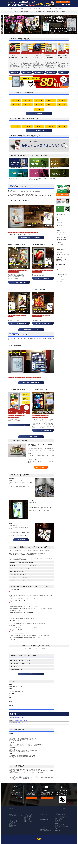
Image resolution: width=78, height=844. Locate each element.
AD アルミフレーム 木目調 (13, 821)
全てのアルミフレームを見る (30, 329)
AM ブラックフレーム (60, 234)
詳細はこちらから (17, 734)
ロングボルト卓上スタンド (44, 821)
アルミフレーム (16, 8)
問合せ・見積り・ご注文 (64, 1)
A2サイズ (38, 100)
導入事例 (43, 8)
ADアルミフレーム (60, 220)
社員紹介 (57, 825)
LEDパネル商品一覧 (42, 840)
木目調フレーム (31, 8)
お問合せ (35, 840)
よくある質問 (59, 281)
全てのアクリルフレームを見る (30, 436)
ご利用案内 (55, 8)
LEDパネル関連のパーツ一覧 (61, 259)
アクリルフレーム (24, 8)
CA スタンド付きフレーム (61, 247)
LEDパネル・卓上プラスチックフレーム (63, 254)
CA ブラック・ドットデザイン (29, 820)
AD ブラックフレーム (60, 232)
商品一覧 (10, 8)
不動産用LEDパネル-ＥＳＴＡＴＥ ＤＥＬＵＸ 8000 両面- (15, 815)
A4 (14, 559)
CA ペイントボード (27, 818)
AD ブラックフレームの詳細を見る (18, 323)
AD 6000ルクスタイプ (61, 227)
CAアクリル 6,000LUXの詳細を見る (18, 425)
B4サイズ (61, 104)
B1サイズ (26, 104)
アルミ (15, 126)
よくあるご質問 (49, 8)
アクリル (26, 126)
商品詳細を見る (15, 72)
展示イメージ (59, 269)
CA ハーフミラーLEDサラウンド (29, 817)
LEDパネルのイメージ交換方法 (60, 814)
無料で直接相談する (41, 467)
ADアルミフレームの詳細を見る (42, 278)
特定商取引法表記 (50, 840)
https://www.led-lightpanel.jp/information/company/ (18, 708)
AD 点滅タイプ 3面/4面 (12, 825)
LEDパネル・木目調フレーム (61, 249)
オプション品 (37, 8)
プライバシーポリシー (59, 821)
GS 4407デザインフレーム (44, 814)
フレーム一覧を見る (38, 130)
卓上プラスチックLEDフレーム (44, 815)
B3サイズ (49, 104)
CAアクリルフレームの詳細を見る (30, 382)
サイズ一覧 (59, 272)
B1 (22, 559)
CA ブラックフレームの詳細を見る (42, 430)
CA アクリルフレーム (60, 240)
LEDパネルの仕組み (60, 278)
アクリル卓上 (59, 257)
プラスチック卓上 (60, 255)
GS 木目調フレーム (60, 252)
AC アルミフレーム (12, 822)
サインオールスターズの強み (62, 276)
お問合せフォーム (57, 828)
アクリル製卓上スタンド (43, 820)
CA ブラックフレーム (60, 246)
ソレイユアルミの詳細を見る (18, 282)
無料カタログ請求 (57, 830)
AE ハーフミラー (11, 826)
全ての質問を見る (30, 673)
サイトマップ (57, 832)
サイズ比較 (38, 109)
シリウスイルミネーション (61, 244)
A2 (19, 559)
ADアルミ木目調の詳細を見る (42, 323)
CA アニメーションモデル (28, 821)
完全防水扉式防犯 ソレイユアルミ (63, 228)
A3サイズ (49, 100)
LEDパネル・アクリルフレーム (61, 239)
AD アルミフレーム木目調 (61, 237)
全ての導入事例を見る (20, 539)
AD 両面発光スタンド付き (61, 235)
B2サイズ (38, 104)
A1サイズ (26, 100)
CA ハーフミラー (27, 819)
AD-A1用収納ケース (43, 827)
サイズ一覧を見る (38, 113)
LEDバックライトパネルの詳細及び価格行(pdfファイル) (61, 827)
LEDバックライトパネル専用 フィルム (45, 830)
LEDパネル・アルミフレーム (61, 224)
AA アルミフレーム (12, 824)
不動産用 (49, 126)
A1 (21, 559)
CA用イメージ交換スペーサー (44, 828)
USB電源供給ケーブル (43, 829)
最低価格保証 (58, 813)
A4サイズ (61, 100)
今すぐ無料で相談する (63, 194)
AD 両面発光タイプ (12, 823)
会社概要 (60, 8)
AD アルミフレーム (60, 225)
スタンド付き (38, 126)
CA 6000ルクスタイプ (61, 242)
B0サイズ (15, 104)
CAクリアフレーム (60, 222)
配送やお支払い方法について (60, 824)
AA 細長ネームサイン (60, 230)
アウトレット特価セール (60, 260)
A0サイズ (15, 100)
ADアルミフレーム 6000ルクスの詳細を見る (30, 237)
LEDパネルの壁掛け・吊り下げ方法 (63, 274)
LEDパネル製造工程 (60, 279)
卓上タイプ (61, 126)
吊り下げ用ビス (42, 826)
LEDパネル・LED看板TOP (13, 840)
